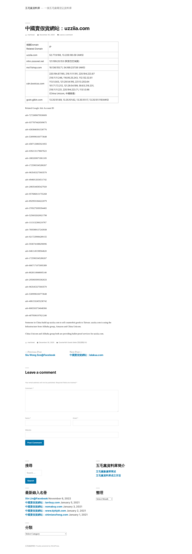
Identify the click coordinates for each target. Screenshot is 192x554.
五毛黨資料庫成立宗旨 (108, 475)
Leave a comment (66, 35)
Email (75, 418)
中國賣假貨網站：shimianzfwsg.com (46, 514)
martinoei (31, 35)
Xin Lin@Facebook (36, 498)
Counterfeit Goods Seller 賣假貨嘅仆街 (73, 342)
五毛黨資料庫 (32, 7)
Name (28, 418)
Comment (29, 388)
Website (28, 430)
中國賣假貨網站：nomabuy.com (43, 506)
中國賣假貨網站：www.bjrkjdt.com (45, 510)
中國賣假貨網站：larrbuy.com (42, 502)
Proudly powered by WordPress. (47, 546)
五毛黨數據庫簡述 (106, 471)
